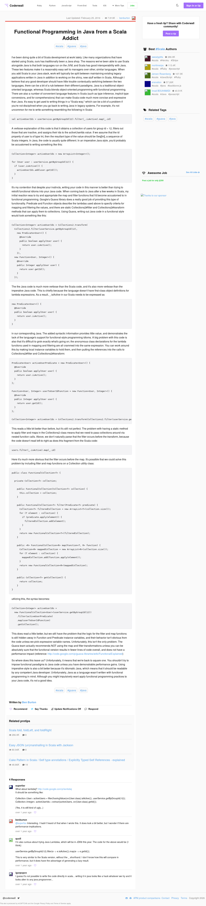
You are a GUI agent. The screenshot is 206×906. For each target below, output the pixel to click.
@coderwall (9, 898)
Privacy (175, 898)
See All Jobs (192, 172)
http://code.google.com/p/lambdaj (55, 789)
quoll (18, 838)
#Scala (161, 49)
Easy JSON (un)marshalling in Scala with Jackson (41, 745)
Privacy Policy (45, 903)
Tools (94, 5)
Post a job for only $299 (153, 180)
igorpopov (21, 872)
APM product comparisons (146, 898)
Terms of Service (60, 903)
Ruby (39, 5)
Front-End (81, 5)
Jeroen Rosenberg (161, 73)
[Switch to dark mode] (177, 5)
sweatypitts (157, 56)
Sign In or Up (193, 5)
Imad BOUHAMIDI (161, 90)
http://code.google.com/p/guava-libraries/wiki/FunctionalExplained (85, 654)
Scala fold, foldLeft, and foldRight (30, 730)
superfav (20, 785)
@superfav (21, 823)
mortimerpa (158, 65)
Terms (184, 898)
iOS (104, 5)
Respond (93, 708)
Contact (165, 898)
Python (52, 5)
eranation (156, 82)
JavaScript (66, 5)
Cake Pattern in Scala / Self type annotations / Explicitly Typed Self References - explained (67, 760)
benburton (124, 17)
